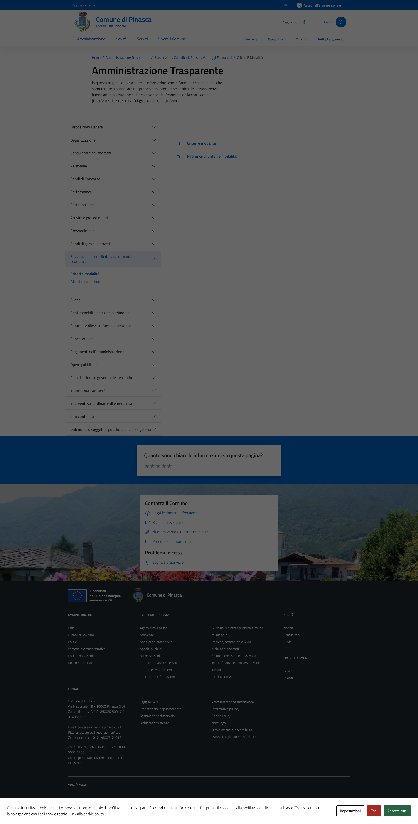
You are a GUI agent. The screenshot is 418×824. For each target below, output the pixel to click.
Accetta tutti (397, 811)
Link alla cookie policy (86, 814)
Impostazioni (350, 811)
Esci (374, 811)
